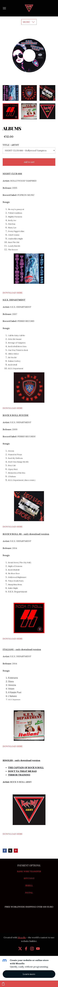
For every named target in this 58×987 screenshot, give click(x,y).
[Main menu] (4, 8)
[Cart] (3, 984)
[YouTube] (38, 948)
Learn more (29, 974)
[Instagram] (32, 948)
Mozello (22, 937)
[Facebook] (26, 948)
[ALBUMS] (10, 93)
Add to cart (29, 161)
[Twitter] (20, 948)
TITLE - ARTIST (11, 145)
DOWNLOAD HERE (12, 292)
